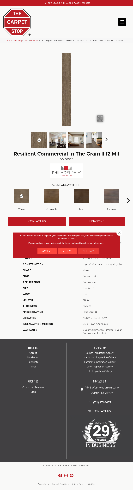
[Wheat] (21, 196)
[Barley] (81, 196)
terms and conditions (75, 243)
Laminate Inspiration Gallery (99, 362)
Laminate (33, 362)
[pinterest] (71, 476)
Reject (67, 251)
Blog (33, 391)
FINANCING (68, 3)
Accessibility (43, 484)
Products (34, 40)
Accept (47, 251)
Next (105, 138)
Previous (27, 138)
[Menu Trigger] (122, 22)
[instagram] (66, 476)
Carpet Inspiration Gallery (100, 352)
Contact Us (37, 221)
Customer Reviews (33, 387)
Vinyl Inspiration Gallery (100, 366)
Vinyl (26, 40)
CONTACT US (102, 411)
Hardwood (33, 357)
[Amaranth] (51, 196)
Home (9, 40)
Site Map (91, 484)
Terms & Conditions (60, 484)
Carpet (33, 352)
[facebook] (60, 476)
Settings (89, 251)
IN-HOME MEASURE (53, 3)
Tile (33, 371)
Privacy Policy (78, 484)
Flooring (18, 40)
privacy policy (50, 243)
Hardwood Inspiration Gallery (100, 357)
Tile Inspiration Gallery (100, 371)
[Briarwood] (112, 196)
